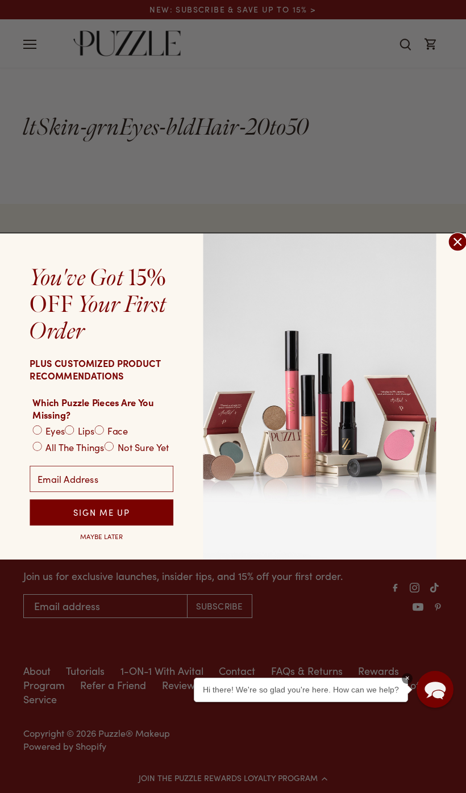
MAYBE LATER (101, 536)
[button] (435, 689)
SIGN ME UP (101, 512)
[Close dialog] (457, 242)
